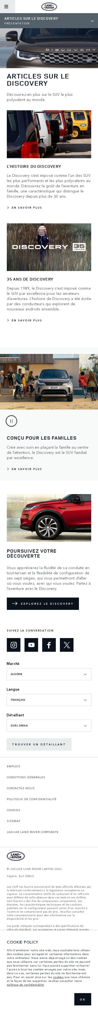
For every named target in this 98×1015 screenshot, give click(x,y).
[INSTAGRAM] (13, 645)
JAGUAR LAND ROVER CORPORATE (33, 832)
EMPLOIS (13, 766)
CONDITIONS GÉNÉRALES (26, 777)
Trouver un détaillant (39, 744)
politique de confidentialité (25, 985)
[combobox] (49, 674)
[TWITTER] (67, 645)
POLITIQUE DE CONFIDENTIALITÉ (32, 799)
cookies (58, 977)
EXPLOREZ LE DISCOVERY (47, 603)
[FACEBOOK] (49, 645)
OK (83, 999)
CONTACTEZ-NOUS (21, 788)
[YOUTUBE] (31, 645)
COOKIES (13, 810)
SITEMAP (13, 821)
